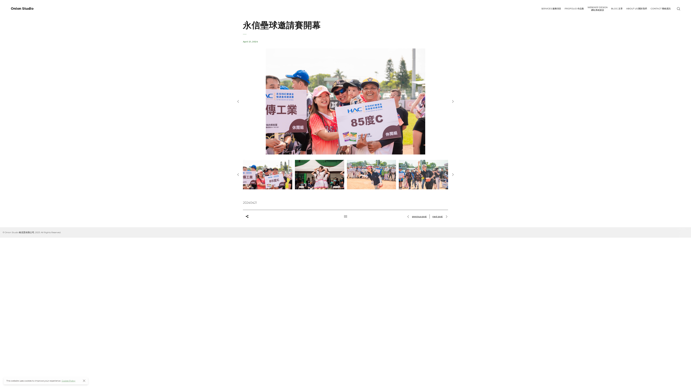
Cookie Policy (68, 380)
